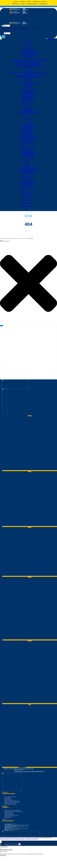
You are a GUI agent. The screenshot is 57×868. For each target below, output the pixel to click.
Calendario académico (32, 3)
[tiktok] (52, 39)
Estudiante (22, 1)
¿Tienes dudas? (4, 846)
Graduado (43, 1)
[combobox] (5, 241)
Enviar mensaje (3, 855)
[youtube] (49, 39)
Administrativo (35, 1)
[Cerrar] (2, 26)
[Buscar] (7, 26)
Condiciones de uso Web (24, 29)
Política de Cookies (16, 29)
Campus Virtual (15, 3)
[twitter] (47, 39)
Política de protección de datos (7, 29)
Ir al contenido (2, 7)
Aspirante (15, 1)
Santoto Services (43, 3)
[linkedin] (50, 39)
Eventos (23, 3)
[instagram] (51, 39)
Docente (29, 1)
